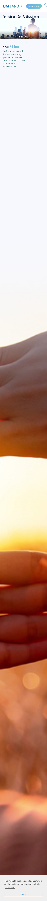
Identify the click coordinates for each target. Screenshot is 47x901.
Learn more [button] (10, 887)
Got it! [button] (23, 894)
